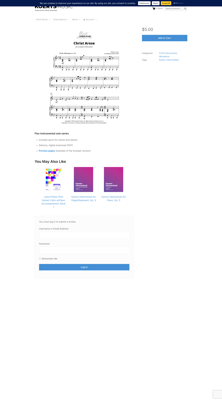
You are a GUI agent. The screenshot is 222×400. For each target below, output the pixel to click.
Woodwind (164, 56)
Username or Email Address (53, 228)
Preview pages (47, 151)
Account (90, 19)
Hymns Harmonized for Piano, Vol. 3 (113, 199)
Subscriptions (60, 19)
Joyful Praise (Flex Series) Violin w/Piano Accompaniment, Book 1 (53, 202)
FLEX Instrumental (168, 53)
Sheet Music (42, 19)
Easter (162, 60)
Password (44, 243)
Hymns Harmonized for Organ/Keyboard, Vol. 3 (83, 199)
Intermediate (172, 60)
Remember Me (49, 258)
